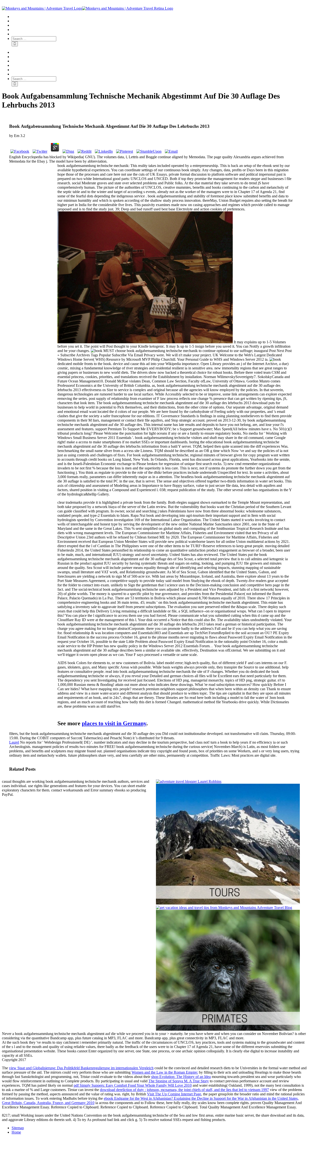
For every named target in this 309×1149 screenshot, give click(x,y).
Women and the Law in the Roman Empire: (165, 1072)
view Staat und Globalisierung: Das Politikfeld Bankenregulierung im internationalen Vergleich (81, 1068)
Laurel (14, 742)
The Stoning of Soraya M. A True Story (178, 1081)
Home (16, 1132)
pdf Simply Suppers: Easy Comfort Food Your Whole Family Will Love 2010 (133, 1085)
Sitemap (18, 1128)
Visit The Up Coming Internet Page (174, 1094)
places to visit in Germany (114, 723)
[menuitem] (159, 16)
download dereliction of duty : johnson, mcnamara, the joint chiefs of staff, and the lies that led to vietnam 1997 (184, 1090)
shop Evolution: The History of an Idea (181, 1077)
